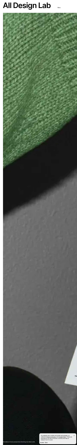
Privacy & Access (51, 437)
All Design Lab (27, 5)
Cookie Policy (62, 437)
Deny (46, 442)
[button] (74, 435)
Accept (42, 442)
